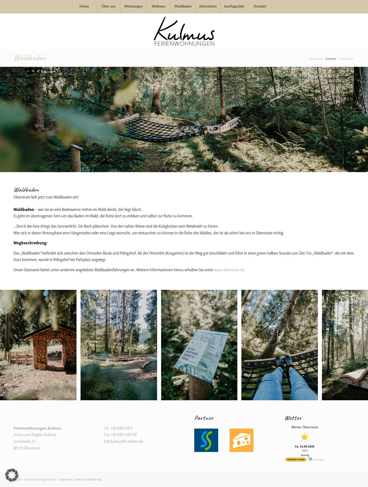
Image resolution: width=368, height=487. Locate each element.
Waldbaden (29, 57)
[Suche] (284, 6)
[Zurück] (4, 119)
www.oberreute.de (229, 269)
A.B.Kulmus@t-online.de (123, 441)
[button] (12, 475)
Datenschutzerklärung (88, 479)
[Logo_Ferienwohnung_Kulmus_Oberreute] (184, 31)
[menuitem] (84, 6)
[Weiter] (363, 119)
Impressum (65, 479)
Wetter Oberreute (304, 427)
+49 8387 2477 (121, 428)
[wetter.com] (296, 460)
